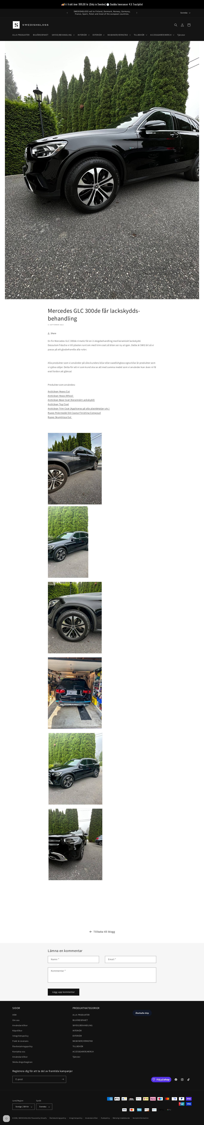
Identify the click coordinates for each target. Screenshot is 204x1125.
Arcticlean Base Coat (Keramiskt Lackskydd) (71, 400)
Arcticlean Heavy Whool (61, 395)
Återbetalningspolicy (22, 1046)
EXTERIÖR (77, 1036)
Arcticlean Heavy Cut (59, 391)
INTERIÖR (77, 1030)
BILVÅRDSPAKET (80, 1020)
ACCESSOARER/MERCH (83, 1051)
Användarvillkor (20, 1025)
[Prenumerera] (62, 1079)
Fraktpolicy (105, 1118)
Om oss (16, 1020)
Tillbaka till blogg (104, 931)
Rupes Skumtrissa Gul (60, 417)
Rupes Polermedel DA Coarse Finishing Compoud (74, 412)
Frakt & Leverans (20, 1041)
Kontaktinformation (141, 1118)
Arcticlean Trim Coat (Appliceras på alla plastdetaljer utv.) (79, 408)
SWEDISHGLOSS (25, 1118)
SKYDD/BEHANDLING (83, 1025)
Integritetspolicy (20, 1036)
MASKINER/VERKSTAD (83, 1041)
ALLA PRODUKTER (81, 1015)
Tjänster (76, 1056)
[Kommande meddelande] (137, 13)
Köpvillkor (17, 1030)
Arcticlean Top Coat (58, 404)
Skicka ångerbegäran (22, 1062)
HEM (14, 1015)
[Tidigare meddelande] (67, 13)
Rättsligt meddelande (121, 1118)
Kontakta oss (18, 1051)
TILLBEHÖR (78, 1046)
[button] (63, 35)
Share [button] (53, 333)
